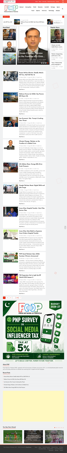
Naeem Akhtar (55, 49)
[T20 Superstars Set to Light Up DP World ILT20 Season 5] (10, 279)
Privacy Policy (50, 448)
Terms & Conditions (59, 448)
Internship (44, 1)
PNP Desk (22, 258)
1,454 (17, 297)
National (21, 7)
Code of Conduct (46, 447)
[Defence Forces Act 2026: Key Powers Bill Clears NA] (9, 21)
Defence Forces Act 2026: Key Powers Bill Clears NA (15, 379)
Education (40, 7)
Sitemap (56, 450)
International (54, 433)
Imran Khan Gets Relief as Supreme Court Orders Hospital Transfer (30, 232)
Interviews (44, 10)
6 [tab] (63, 427)
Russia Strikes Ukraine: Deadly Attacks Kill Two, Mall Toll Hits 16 (29, 56)
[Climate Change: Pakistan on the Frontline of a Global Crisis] (10, 145)
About (40, 1)
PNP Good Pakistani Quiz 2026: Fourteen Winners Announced (29, 255)
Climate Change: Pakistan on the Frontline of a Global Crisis (29, 142)
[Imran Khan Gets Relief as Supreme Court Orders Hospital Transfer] (10, 234)
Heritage (53, 7)
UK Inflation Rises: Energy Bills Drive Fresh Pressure (14, 387)
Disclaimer (51, 450)
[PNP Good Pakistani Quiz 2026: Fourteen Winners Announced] (10, 257)
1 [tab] (42, 63)
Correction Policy (42, 448)
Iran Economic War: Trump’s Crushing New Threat (14, 382)
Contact (57, 1)
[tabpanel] (33, 45)
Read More (21, 89)
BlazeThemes (28, 447)
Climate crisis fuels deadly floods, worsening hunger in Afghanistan (57, 46)
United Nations (33, 433)
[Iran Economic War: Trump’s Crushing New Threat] (42, 21)
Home (36, 1)
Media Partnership (51, 1)
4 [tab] (48, 63)
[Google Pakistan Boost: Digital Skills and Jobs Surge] (10, 189)
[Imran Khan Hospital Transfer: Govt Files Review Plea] (10, 212)
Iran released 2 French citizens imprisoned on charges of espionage (54, 437)
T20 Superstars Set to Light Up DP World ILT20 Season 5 (30, 276)
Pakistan (9, 101)
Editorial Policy (54, 447)
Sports (58, 7)
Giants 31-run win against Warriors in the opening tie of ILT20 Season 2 (13, 437)
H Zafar (21, 98)
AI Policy (61, 447)
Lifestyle (58, 10)
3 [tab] (46, 63)
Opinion (38, 10)
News (20, 49)
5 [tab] (61, 427)
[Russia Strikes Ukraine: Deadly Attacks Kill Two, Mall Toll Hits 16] (33, 45)
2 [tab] (44, 63)
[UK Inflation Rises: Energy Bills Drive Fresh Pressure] (10, 167)
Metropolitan (28, 7)
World (34, 7)
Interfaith (47, 7)
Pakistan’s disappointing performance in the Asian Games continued (57, 55)
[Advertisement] (33, 406)
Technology (51, 10)
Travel (32, 10)
